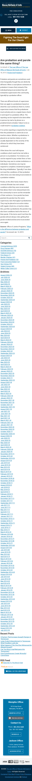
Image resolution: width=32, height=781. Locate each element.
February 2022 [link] (6, 396)
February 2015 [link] (6, 561)
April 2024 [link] (4, 338)
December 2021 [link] (6, 400)
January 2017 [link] (5, 516)
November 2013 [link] (6, 595)
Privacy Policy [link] (19, 774)
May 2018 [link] (4, 490)
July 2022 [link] (4, 385)
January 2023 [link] (5, 371)
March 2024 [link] (5, 340)
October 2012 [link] (5, 624)
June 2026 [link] (4, 280)
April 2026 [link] (4, 284)
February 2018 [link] (6, 494)
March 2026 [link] (5, 286)
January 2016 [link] (5, 536)
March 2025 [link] (5, 313)
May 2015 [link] (4, 554)
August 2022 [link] (5, 382)
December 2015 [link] (6, 539)
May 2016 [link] (4, 530)
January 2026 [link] (5, 291)
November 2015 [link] (6, 541)
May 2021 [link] (4, 416)
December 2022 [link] (6, 373)
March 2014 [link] (5, 586)
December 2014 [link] (6, 565)
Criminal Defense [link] (7, 246)
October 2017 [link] (5, 501)
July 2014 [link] (4, 577)
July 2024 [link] (4, 331)
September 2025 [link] (6, 300)
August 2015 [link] (5, 548)
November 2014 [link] (6, 568)
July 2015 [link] (4, 550)
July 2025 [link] (4, 304)
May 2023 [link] (4, 362)
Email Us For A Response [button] (17, 671)
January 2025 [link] (5, 318)
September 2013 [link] (6, 599)
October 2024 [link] (5, 324)
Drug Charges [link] (5, 248)
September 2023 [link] (6, 353)
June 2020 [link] (4, 440)
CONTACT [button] (25, 30)
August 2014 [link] (5, 574)
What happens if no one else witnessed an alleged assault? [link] (16, 646)
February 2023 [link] (6, 369)
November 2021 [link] (6, 402)
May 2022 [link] (4, 389)
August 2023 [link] (5, 356)
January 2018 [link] (5, 496)
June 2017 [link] (4, 507)
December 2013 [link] (6, 592)
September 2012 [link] (6, 626)
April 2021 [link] (4, 418)
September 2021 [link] (6, 407)
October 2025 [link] (5, 297)
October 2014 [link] (5, 570)
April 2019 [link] (4, 469)
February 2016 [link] (6, 534)
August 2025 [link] (5, 302)
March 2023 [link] (5, 367)
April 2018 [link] (4, 492)
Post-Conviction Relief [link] (8, 262)
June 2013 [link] (4, 606)
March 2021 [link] (5, 420)
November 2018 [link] (6, 481)
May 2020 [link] (4, 443)
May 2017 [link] (4, 510)
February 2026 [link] (6, 289)
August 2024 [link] (5, 329)
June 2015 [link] (4, 552)
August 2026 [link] (5, 275)
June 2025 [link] (4, 306)
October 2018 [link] (5, 483)
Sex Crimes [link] (5, 264)
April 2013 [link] (4, 610)
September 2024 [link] (6, 327)
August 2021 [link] (5, 409)
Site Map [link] (11, 774)
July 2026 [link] (4, 277)
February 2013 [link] (6, 615)
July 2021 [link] (4, 411)
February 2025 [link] (6, 315)
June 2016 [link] (4, 528)
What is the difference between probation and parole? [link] (15, 229)
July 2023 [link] (4, 358)
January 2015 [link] (5, 563)
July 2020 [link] (4, 438)
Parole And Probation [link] (14, 73)
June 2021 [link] (4, 414)
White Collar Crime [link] (7, 268)
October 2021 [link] (5, 405)
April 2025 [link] (4, 311)
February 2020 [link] (6, 449)
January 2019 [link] (5, 476)
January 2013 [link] (5, 617)
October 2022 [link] (5, 378)
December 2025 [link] (6, 293)
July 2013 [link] (4, 603)
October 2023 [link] (5, 351)
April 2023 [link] (4, 364)
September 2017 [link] (6, 503)
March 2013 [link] (5, 612)
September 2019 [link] (6, 458)
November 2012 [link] (6, 621)
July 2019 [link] (4, 463)
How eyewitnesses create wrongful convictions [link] (13, 654)
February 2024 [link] (6, 342)
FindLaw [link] (24, 777)
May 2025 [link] (4, 309)
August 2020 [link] (5, 436)
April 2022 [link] (4, 391)
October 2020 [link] (5, 431)
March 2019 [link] (5, 472)
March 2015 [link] (5, 559)
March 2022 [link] (5, 394)
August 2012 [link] (5, 628)
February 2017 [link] (6, 514)
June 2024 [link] (4, 333)
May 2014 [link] (4, 581)
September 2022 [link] (6, 380)
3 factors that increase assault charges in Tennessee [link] (16, 638)
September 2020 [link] (6, 434)
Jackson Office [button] (15, 751)
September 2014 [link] (6, 572)
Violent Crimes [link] (6, 266)
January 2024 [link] (5, 344)
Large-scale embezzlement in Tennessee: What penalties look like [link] (16, 642)
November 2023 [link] (6, 349)
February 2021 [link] (6, 423)
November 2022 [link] (6, 376)
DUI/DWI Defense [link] (7, 251)
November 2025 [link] (6, 295)
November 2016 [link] (6, 519)
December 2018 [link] (6, 478)
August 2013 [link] (5, 601)
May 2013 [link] (4, 608)
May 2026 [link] (4, 282)
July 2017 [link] (4, 505)
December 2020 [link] (6, 427)
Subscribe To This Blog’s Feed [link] (13, 663)
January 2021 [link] (5, 425)
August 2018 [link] (5, 485)
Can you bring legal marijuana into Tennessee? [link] (13, 650)
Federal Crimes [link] (6, 253)
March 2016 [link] (5, 532)
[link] (16, 7)
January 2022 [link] (5, 398)
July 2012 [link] (4, 630)
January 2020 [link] (5, 452)
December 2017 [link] (6, 498)
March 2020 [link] (5, 447)
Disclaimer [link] (4, 774)
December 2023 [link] (6, 347)
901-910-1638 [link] (18, 17)
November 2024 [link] (6, 322)
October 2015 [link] (5, 543)
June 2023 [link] (4, 360)
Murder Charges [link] (6, 257)
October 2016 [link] (5, 521)
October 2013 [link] (5, 597)
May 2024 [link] (4, 335)
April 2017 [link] (4, 512)
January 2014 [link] (5, 590)
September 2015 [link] (6, 545)
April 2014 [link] (4, 583)
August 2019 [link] (5, 461)
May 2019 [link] (4, 467)
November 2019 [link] (6, 454)
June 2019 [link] (4, 465)
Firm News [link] (4, 255)
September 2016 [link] (6, 523)
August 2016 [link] (5, 525)
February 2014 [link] (6, 588)
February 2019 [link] (6, 474)
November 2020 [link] (6, 429)
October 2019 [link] (5, 456)
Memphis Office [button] (15, 713)
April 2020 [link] (4, 445)
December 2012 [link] (6, 619)
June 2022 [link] (4, 387)
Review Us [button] (15, 734)
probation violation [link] (18, 126)
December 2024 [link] (6, 320)
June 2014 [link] (4, 579)
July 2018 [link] (4, 487)
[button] (16, 21)
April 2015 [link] (4, 557)
